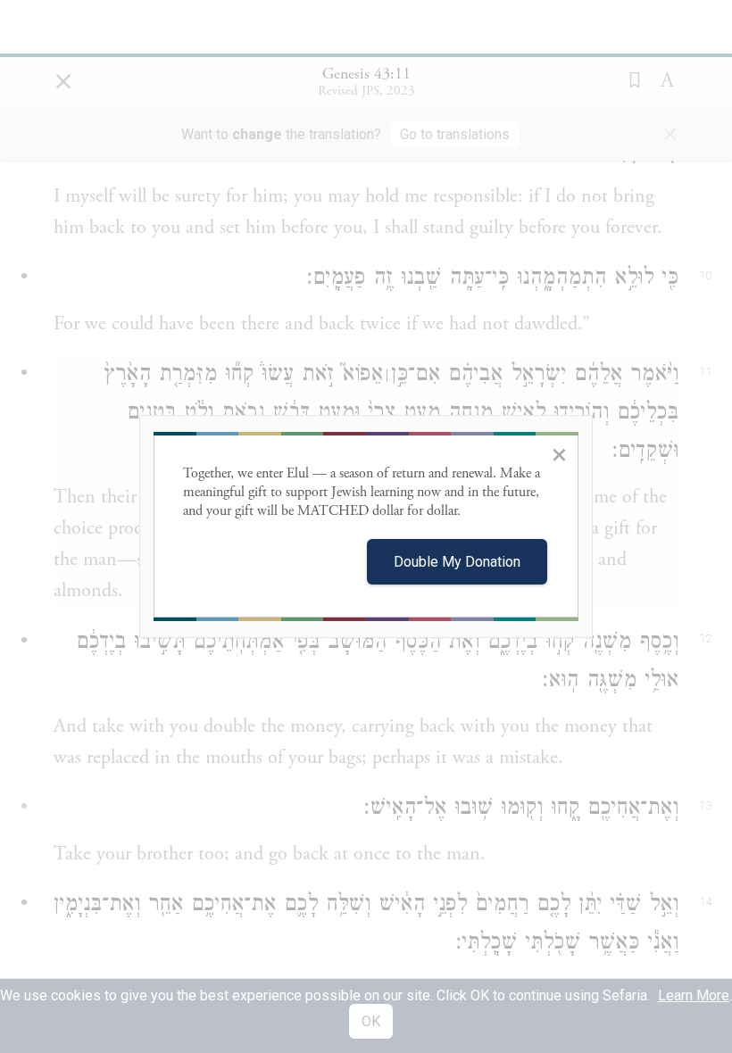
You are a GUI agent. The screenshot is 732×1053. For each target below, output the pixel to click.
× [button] (559, 454)
